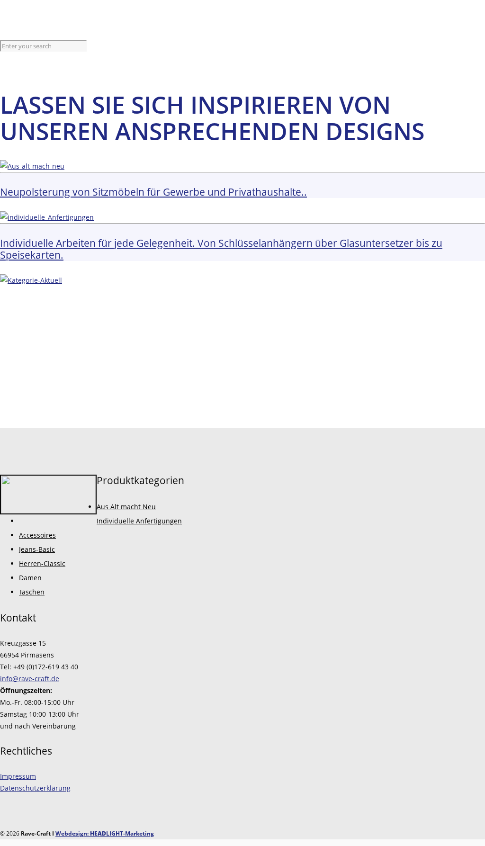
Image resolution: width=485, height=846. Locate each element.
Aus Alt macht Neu (126, 506)
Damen (30, 577)
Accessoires (37, 535)
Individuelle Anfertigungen (139, 520)
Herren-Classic (42, 563)
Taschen (32, 591)
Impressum (18, 776)
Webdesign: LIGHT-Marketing (104, 833)
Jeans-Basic (37, 549)
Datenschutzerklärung (35, 787)
